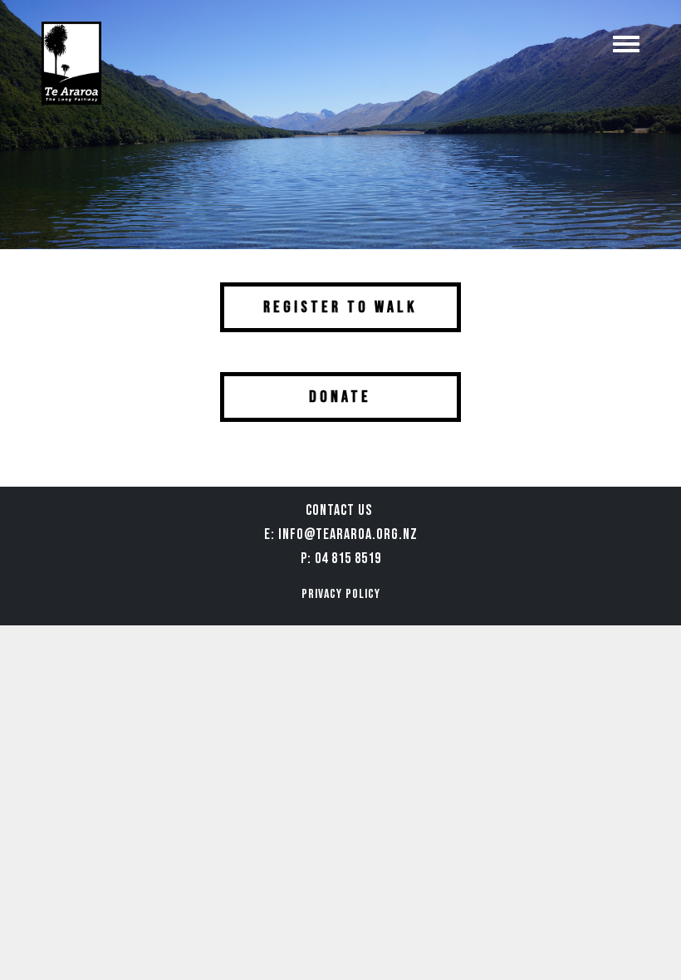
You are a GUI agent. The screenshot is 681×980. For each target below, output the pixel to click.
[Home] (71, 63)
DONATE (340, 397)
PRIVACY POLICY (340, 594)
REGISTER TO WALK (340, 307)
